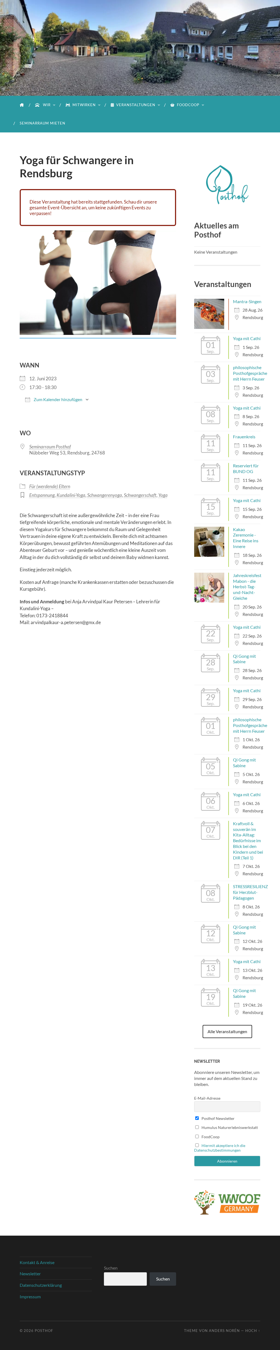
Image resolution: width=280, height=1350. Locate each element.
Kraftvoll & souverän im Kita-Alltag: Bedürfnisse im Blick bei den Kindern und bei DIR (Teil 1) (248, 840)
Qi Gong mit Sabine (244, 658)
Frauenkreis (244, 436)
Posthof (44, 1330)
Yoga (163, 495)
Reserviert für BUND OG (246, 468)
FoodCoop (188, 105)
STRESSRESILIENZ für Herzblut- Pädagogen (250, 892)
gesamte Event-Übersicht (55, 207)
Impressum (30, 1296)
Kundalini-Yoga (71, 495)
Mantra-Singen (247, 301)
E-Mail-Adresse (207, 1098)
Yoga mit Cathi (247, 338)
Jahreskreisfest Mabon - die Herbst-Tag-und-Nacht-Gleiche (247, 587)
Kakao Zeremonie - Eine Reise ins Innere (245, 538)
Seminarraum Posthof (50, 447)
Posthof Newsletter (218, 1118)
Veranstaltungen (135, 105)
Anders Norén (224, 1330)
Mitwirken (84, 105)
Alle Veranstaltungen (227, 1031)
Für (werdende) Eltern (49, 486)
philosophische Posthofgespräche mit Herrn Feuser (250, 373)
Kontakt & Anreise (37, 1262)
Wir (46, 105)
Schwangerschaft (140, 495)
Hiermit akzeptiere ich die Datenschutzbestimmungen (219, 1147)
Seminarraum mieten (42, 123)
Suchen (111, 1267)
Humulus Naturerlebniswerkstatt (229, 1127)
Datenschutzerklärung (41, 1285)
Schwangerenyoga (104, 495)
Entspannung (42, 495)
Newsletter (30, 1273)
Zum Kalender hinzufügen (57, 399)
